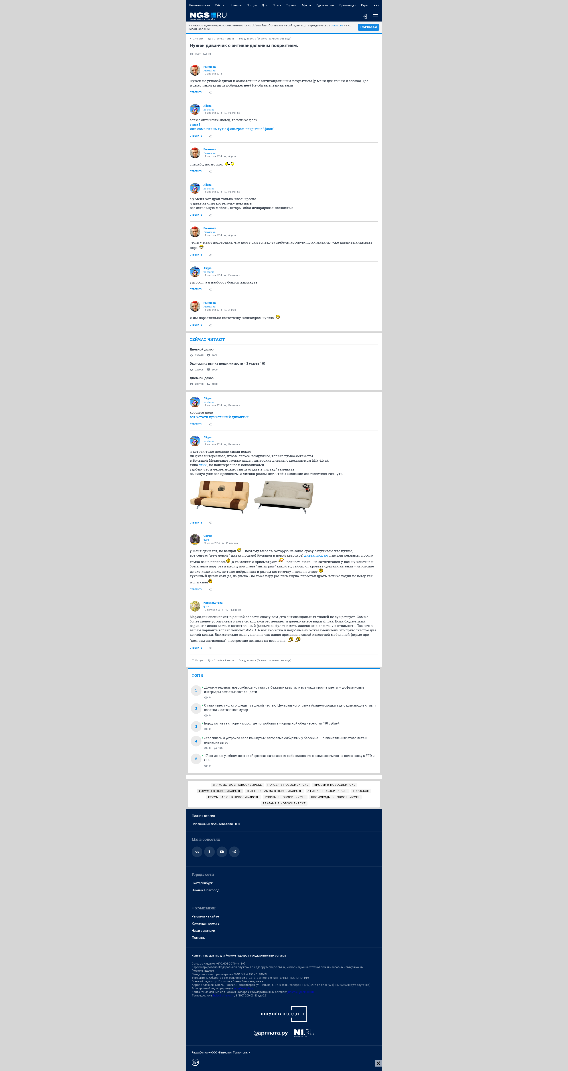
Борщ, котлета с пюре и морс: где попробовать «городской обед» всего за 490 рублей (271, 723)
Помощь (198, 938)
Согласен (368, 27)
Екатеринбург (202, 883)
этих (203, 465)
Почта (277, 5)
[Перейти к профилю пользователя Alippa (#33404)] (195, 109)
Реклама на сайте (205, 916)
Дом (265, 5)
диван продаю (316, 555)
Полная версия (203, 816)
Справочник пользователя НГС (216, 824)
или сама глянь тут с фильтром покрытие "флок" (232, 128)
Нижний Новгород (205, 890)
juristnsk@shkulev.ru (301, 992)
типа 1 (195, 124)
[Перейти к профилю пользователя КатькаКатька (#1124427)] (195, 606)
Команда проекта (205, 923)
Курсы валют (325, 5)
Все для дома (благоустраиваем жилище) (265, 38)
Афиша (306, 5)
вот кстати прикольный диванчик (219, 417)
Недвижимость (199, 5)
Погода (252, 5)
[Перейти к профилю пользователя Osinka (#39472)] (195, 539)
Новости (236, 5)
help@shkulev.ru (223, 995)
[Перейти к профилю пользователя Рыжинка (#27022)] (195, 70)
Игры (364, 5)
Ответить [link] (196, 92)
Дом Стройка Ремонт (221, 38)
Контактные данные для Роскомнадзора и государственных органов (239, 955)
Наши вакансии (203, 931)
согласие (337, 25)
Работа (220, 5)
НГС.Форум (196, 38)
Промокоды (347, 5)
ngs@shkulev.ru (244, 988)
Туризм (291, 5)
